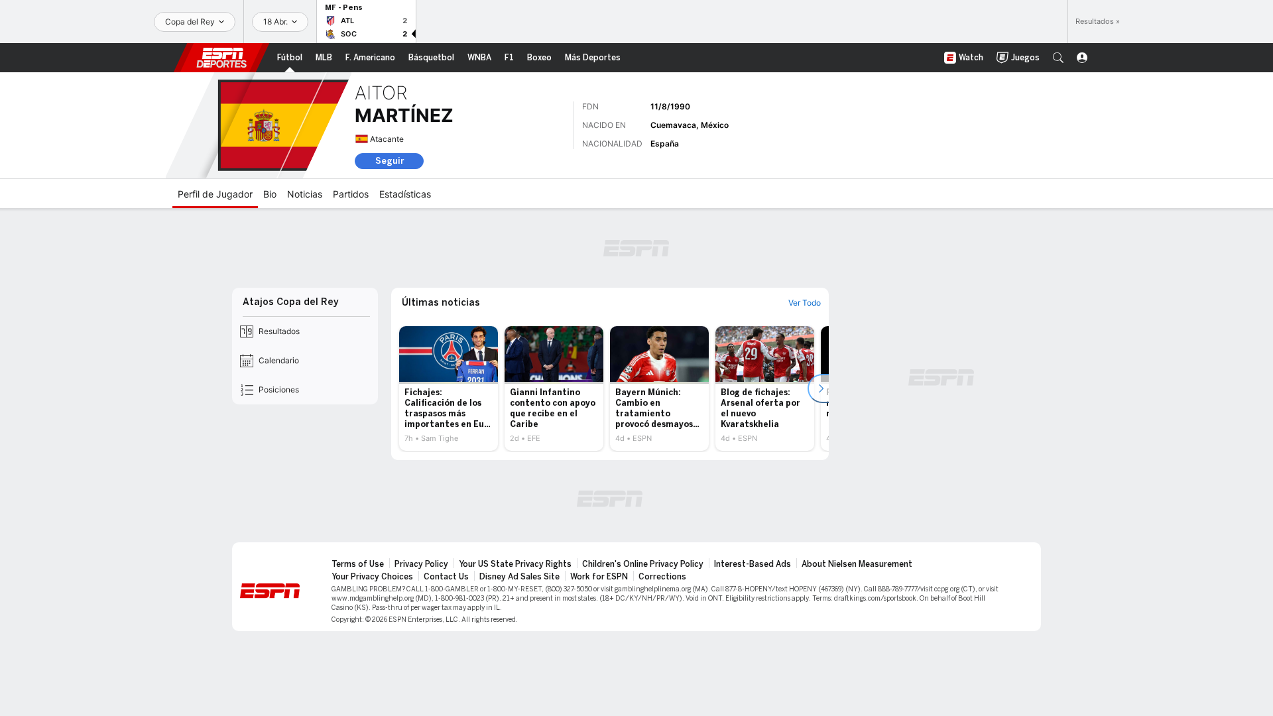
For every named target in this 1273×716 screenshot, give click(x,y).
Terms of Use (358, 564)
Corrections (662, 576)
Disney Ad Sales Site (519, 576)
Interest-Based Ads (752, 564)
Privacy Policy (421, 564)
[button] (1058, 57)
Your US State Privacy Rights (515, 564)
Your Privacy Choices (372, 576)
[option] (448, 388)
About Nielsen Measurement (857, 564)
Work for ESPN (599, 576)
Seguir (389, 161)
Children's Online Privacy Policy (642, 564)
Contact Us (446, 576)
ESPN (221, 57)
